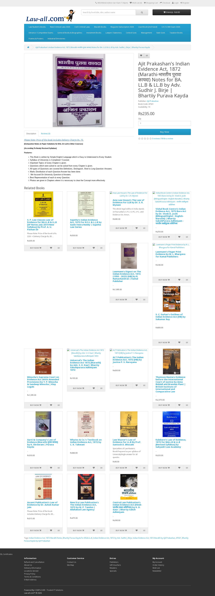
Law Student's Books (37, 27)
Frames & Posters (36, 38)
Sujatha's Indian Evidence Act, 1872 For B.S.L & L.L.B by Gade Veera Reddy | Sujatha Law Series (86, 223)
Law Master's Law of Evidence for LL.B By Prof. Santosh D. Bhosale (127, 442)
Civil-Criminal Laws (82, 27)
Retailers (113, 568)
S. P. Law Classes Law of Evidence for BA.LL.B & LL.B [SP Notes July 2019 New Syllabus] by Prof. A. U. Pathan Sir (42, 224)
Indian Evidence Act (37, 538)
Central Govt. (131, 32)
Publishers (114, 562)
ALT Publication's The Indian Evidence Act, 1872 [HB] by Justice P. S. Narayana (128, 360)
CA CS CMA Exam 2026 (171, 27)
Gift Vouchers (115, 565)
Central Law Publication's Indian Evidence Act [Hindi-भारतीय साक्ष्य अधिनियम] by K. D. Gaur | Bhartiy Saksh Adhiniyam (127, 507)
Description (31, 133)
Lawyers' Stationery (114, 32)
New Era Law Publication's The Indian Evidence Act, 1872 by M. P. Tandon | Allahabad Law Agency (84, 506)
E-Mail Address (30, 579)
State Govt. (160, 32)
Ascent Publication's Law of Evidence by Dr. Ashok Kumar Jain (43, 505)
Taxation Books (176, 32)
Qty (139, 118)
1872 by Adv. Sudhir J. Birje (121, 538)
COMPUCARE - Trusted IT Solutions (49, 590)
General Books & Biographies (69, 32)
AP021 (178, 538)
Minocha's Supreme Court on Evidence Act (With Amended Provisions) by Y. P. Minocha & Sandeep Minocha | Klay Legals (43, 382)
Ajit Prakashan (153, 101)
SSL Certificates (6, 554)
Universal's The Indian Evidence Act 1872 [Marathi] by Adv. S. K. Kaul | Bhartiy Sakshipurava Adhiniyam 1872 (85, 365)
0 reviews (156, 138)
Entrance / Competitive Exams (41, 32)
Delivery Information (32, 568)
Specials (113, 571)
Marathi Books (100, 27)
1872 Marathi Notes (54, 538)
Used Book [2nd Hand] (147, 27)
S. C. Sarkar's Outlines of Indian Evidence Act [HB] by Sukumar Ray (170, 317)
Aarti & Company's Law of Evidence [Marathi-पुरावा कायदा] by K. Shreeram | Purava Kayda (42, 443)
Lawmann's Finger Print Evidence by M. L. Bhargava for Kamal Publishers (170, 254)
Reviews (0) (45, 133)
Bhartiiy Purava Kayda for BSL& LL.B (77, 538)
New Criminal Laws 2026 (60, 27)
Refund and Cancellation (34, 562)
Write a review (167, 138)
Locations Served (31, 571)
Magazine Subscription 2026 (122, 27)
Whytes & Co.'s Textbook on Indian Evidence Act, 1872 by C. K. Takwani (86, 442)
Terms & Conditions (32, 577)
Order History (158, 565)
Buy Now (164, 131)
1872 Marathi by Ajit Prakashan (162, 538)
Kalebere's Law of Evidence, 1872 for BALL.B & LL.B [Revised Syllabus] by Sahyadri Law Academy (171, 443)
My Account (157, 562)
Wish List (156, 568)
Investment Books (93, 32)
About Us (28, 565)
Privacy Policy (29, 574)
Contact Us (71, 562)
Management (146, 32)
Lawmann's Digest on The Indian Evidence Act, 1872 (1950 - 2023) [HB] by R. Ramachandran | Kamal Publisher (127, 276)
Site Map (70, 565)
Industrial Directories (56, 38)
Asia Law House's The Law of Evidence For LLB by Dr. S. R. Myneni (128, 202)
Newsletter (157, 571)
